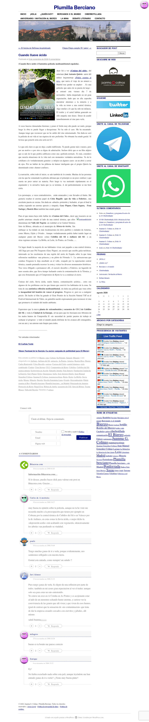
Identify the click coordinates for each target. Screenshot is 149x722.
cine (47, 357)
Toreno (110, 470)
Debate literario (81, 18)
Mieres (26, 380)
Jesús (101, 248)
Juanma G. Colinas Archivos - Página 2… (112, 403)
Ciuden (31, 367)
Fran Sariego (68, 370)
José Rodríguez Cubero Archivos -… (111, 343)
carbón (107, 431)
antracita (54, 361)
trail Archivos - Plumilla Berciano (112, 369)
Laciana (116, 449)
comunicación (102, 435)
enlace (50, 389)
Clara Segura (40, 367)
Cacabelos (100, 431)
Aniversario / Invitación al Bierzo (38, 18)
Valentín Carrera (102, 473)
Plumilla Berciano (74, 7)
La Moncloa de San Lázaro (105, 452)
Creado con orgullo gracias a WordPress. (59, 717)
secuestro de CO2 (64, 386)
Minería (76, 357)
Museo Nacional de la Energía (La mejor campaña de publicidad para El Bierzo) (53, 350)
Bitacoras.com (36, 464)
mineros (115, 456)
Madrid (100, 455)
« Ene (98, 314)
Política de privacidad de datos (48, 706)
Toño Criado (119, 470)
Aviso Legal (32, 706)
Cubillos (72, 367)
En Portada (61, 357)
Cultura (53, 357)
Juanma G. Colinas (40, 377)
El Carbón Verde (25, 343)
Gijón (39, 373)
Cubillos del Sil (83, 367)
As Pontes (62, 361)
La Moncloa (125, 449)
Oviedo (66, 380)
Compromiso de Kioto (59, 367)
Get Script (104, 407)
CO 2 (48, 367)
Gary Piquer (32, 373)
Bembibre (107, 417)
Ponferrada (112, 466)
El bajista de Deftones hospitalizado (34, 48)
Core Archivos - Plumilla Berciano (109, 375)
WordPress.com (97, 717)
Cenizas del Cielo (59, 364)
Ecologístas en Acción (39, 370)
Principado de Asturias (79, 383)
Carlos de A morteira (39, 497)
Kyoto (71, 377)
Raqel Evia (38, 386)
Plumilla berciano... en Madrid (57, 383)
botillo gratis (120, 428)
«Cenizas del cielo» (78, 70)
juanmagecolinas (55, 377)
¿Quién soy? (46, 14)
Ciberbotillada (93, 14)
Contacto (100, 18)
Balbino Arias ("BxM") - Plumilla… (109, 382)
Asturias (70, 361)
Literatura (125, 452)
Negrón (40, 380)
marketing (109, 456)
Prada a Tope (125, 467)
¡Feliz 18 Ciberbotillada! (113, 248)
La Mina (65, 18)
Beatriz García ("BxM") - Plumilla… (110, 350)
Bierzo (42, 357)
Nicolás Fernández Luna (53, 380)
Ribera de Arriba (50, 386)
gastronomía (107, 439)
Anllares (34, 361)
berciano (114, 418)
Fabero (99, 438)
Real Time (112, 407)
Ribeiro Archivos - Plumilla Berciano (110, 396)
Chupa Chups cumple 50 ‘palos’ (76, 48)
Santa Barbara (101, 470)
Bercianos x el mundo (69, 14)
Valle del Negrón (31, 389)
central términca (73, 364)
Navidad (99, 459)
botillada (116, 425)
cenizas (48, 364)
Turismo (127, 470)
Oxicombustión (76, 380)
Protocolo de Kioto (25, 386)
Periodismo (108, 459)
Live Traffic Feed (113, 336)
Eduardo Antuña (55, 370)
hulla (55, 373)
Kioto (65, 377)
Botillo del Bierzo (105, 428)
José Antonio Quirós (66, 373)
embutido (127, 435)
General (69, 357)
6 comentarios (54, 59)
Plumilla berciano (38, 383)
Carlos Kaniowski (25, 364)
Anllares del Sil (44, 361)
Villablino (113, 473)
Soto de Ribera (78, 386)
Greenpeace (47, 373)
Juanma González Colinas (106, 446)
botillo (123, 424)
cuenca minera (24, 370)
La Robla (77, 377)
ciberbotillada (117, 431)
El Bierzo (116, 434)
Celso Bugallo (39, 364)
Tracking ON (121, 407)
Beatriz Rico (79, 361)
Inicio (23, 14)
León (118, 452)
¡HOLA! (33, 14)
